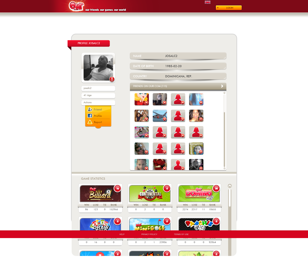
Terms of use (181, 234)
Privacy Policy (149, 234)
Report (98, 122)
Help (121, 234)
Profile (98, 116)
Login (229, 8)
